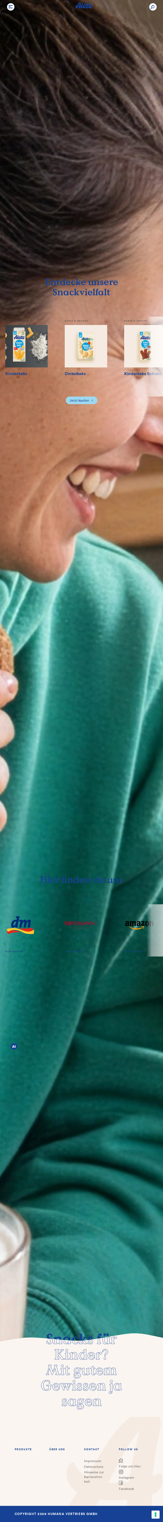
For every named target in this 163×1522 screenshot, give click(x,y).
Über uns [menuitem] (57, 1449)
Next (155, 356)
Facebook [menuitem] (126, 1489)
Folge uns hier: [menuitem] (130, 1466)
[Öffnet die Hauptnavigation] (10, 6)
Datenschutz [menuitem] (94, 1466)
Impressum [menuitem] (92, 1461)
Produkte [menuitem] (23, 1449)
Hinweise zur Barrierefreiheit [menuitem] (94, 1477)
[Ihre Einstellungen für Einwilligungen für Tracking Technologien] (156, 1515)
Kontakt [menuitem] (91, 1449)
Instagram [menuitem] (126, 1477)
